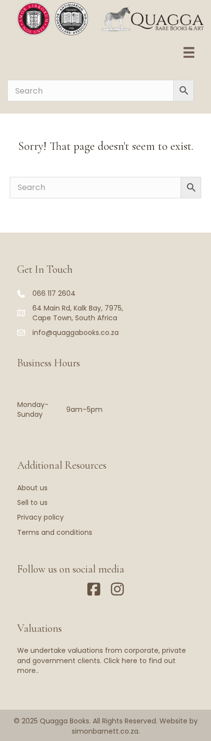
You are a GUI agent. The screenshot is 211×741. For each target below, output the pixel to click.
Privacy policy (40, 517)
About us (32, 488)
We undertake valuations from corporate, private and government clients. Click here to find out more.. (101, 660)
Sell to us (32, 502)
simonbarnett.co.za (105, 731)
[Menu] (189, 52)
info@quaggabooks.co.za (75, 332)
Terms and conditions (54, 532)
